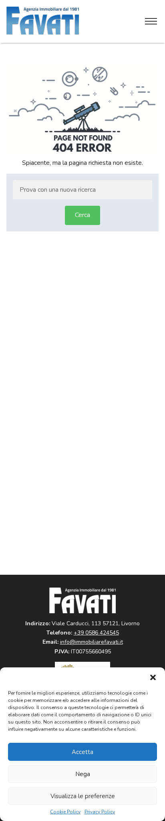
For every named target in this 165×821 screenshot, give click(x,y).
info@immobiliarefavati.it (91, 642)
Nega (82, 774)
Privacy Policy (100, 812)
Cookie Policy (65, 812)
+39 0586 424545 (96, 633)
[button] (153, 677)
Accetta (82, 752)
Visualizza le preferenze (82, 796)
